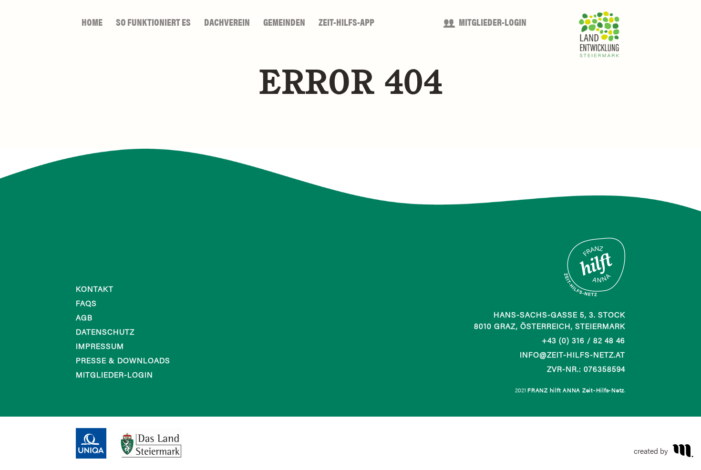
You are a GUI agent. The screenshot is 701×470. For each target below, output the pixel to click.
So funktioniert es (153, 22)
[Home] (594, 271)
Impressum (100, 345)
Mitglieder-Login (492, 22)
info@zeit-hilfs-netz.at (572, 354)
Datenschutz (105, 331)
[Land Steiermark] (151, 442)
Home (92, 22)
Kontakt (94, 288)
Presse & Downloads (123, 360)
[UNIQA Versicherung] (91, 442)
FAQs (86, 302)
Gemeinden (284, 22)
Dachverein (227, 22)
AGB (84, 317)
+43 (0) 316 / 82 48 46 (583, 340)
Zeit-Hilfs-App (346, 22)
